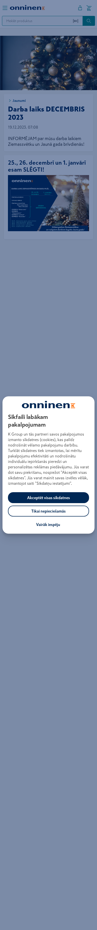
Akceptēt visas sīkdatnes (48, 498)
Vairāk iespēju (48, 524)
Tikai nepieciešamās (48, 511)
